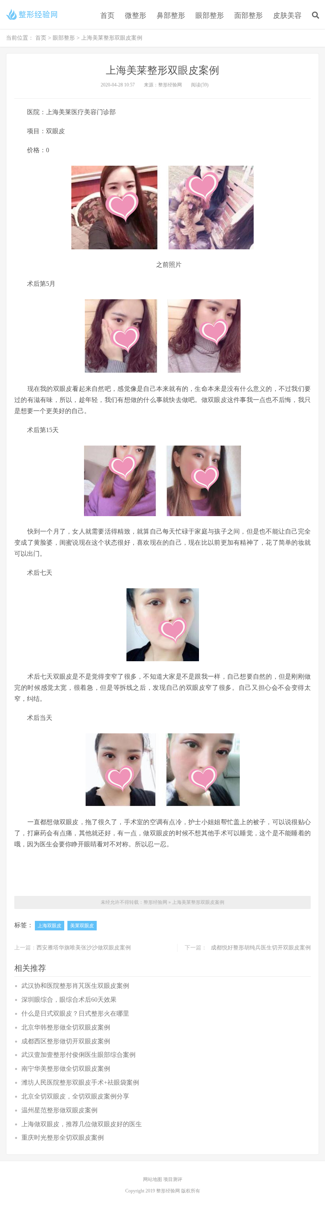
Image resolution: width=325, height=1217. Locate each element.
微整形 (135, 15)
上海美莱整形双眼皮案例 (198, 902)
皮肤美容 (287, 15)
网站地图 (153, 1179)
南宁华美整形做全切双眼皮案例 (65, 1068)
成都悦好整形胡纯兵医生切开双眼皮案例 (261, 948)
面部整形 (248, 15)
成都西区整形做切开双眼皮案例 (65, 1041)
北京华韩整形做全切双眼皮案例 (65, 1027)
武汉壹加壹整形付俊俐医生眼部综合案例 (78, 1054)
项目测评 (172, 1179)
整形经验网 (155, 902)
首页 (107, 15)
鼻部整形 (171, 15)
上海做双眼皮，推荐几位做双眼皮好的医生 (81, 1124)
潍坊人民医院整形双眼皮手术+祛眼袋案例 (80, 1082)
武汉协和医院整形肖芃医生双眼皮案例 (75, 985)
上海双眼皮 (49, 925)
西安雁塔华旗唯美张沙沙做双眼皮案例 (83, 948)
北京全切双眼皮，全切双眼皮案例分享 (75, 1096)
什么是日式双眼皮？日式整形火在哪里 (75, 1013)
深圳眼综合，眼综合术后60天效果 (69, 999)
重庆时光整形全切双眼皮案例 (62, 1137)
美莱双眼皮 (82, 925)
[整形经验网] (33, 14)
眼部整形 (209, 15)
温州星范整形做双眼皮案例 (59, 1110)
